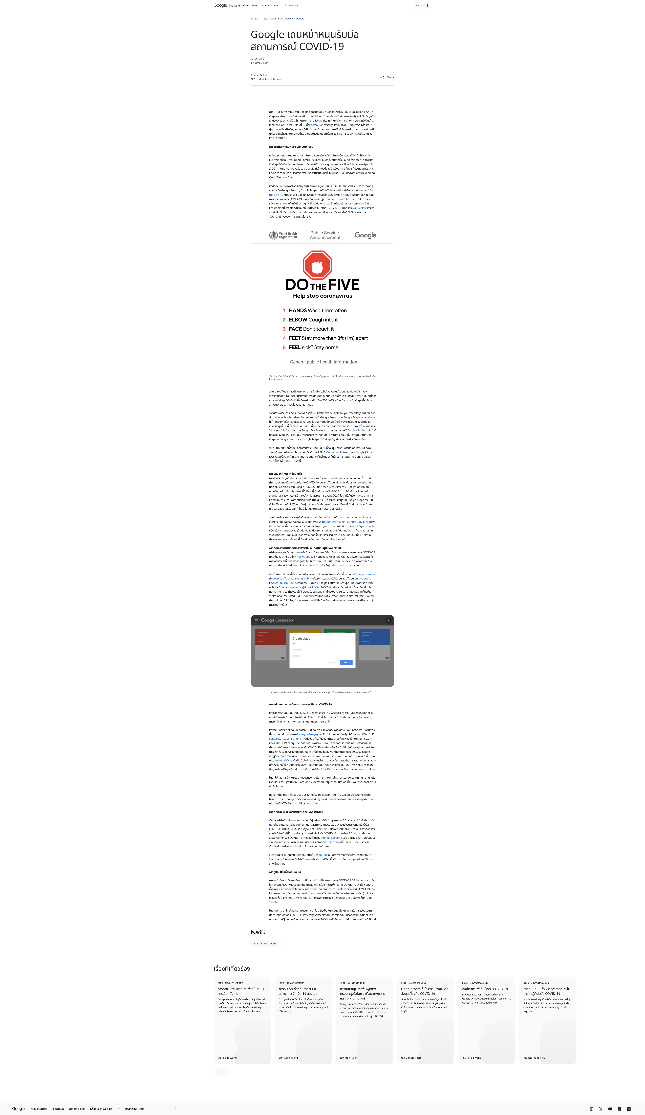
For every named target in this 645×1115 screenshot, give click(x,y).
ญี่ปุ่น (305, 587)
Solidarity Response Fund (285, 739)
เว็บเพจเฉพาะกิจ (334, 452)
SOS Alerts (359, 208)
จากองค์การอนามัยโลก (338, 199)
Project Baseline (331, 838)
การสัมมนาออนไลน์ (283, 583)
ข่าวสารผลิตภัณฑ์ (270, 5)
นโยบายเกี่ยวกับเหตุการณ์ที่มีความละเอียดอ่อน (347, 522)
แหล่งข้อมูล (315, 566)
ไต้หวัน (315, 587)
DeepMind (320, 855)
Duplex (352, 431)
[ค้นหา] (418, 5)
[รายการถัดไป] (226, 1072)
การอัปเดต (317, 125)
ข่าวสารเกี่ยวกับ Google (292, 18)
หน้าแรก (254, 18)
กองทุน (339, 885)
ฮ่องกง (297, 587)
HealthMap (285, 761)
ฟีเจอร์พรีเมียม (302, 557)
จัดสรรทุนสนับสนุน (306, 734)
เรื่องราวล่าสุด (250, 5)
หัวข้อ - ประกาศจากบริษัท (265, 943)
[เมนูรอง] (427, 5)
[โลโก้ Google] (18, 1109)
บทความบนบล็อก (363, 579)
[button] (388, 77)
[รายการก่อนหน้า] (218, 1072)
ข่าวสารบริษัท (291, 5)
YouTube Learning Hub (294, 579)
